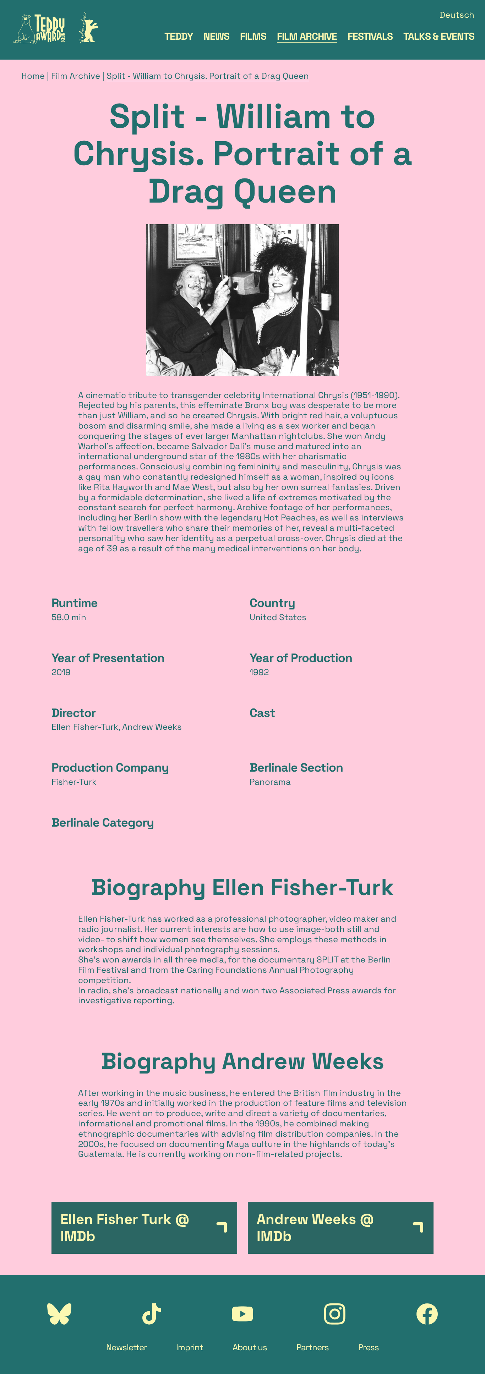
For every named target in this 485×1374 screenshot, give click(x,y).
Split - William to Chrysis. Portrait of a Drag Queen (208, 75)
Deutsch (457, 15)
